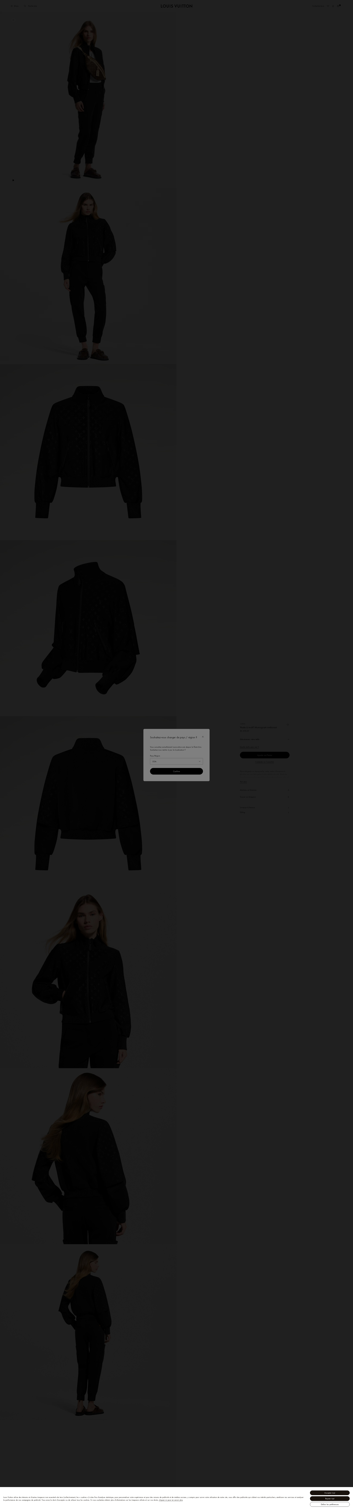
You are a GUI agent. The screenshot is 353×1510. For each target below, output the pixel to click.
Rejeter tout (329, 1498)
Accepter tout (329, 1493)
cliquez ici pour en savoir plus (171, 1500)
